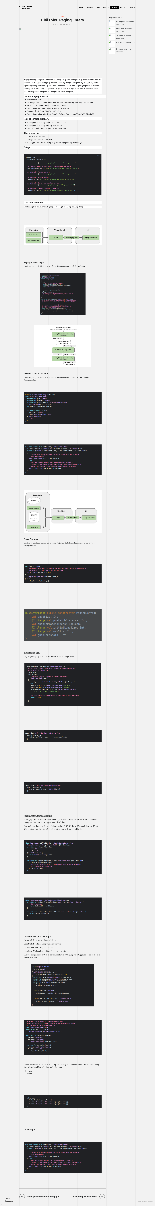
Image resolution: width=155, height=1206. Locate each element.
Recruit (106, 7)
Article (114, 7)
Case (98, 7)
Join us (133, 7)
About (81, 7)
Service (90, 7)
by (64, 24)
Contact (123, 7)
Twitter (8, 1198)
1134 (69, 24)
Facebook (9, 1201)
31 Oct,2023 (57, 24)
